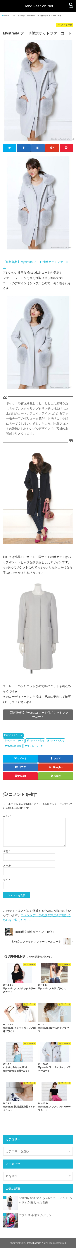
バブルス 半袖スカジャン (35, 1215)
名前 (6, 851)
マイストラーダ (14, 735)
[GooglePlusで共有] (52, 148)
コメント (8, 815)
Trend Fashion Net (38, 6)
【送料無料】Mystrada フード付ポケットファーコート (38, 714)
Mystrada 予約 (37, 740)
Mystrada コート (15, 740)
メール (7, 865)
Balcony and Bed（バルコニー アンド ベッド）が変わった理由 (45, 1200)
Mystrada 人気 (57, 740)
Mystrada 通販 (14, 746)
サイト (7, 879)
